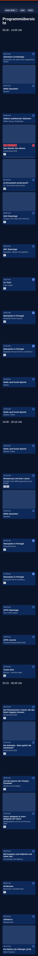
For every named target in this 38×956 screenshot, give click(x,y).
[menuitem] (27, 3)
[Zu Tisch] (19, 268)
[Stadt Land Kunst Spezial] (19, 367)
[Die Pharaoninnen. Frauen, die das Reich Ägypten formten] (19, 695)
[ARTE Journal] (19, 625)
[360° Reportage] (19, 234)
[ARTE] (19, 4)
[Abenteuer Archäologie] (19, 42)
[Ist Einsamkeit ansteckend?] (19, 168)
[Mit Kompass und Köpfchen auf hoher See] (19, 839)
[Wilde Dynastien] (19, 74)
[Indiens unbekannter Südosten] (19, 104)
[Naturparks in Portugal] (19, 301)
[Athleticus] (19, 905)
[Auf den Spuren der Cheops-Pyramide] (19, 766)
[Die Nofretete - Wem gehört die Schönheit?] (19, 730)
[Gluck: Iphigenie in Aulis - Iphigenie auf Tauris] (19, 802)
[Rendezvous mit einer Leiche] (19, 464)
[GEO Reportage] (19, 201)
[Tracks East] (19, 655)
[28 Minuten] (19, 871)
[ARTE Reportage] (19, 595)
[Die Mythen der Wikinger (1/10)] (19, 934)
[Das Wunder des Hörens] (19, 133)
